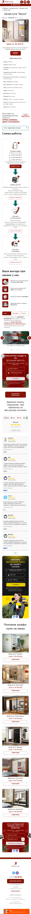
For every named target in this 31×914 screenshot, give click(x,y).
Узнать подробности (25, 115)
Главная (5, 8)
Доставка (15, 313)
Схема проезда (15, 891)
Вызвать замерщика (15, 197)
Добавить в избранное (15, 894)
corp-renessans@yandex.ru (15, 884)
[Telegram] (14, 617)
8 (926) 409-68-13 (16, 160)
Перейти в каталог (15, 262)
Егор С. (10, 495)
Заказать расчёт (15, 53)
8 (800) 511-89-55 (16, 155)
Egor (9, 476)
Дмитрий (10, 534)
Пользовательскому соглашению (13, 383)
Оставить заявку (15, 166)
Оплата (23, 313)
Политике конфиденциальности (16, 382)
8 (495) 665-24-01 (16, 157)
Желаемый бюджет (16, 372)
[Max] (17, 617)
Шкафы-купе (13, 8)
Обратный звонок (15, 881)
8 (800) (15, 877)
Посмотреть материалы (15, 394)
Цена (5, 313)
